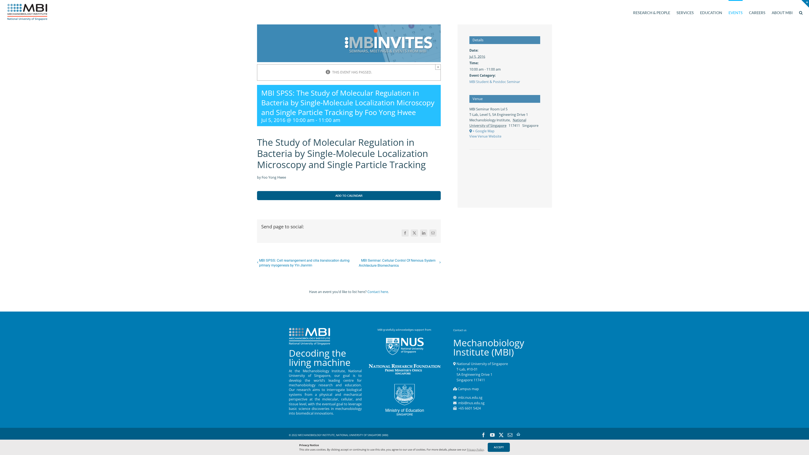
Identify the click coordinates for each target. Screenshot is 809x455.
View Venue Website (485, 136)
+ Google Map (483, 131)
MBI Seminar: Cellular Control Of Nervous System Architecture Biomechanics (397, 263)
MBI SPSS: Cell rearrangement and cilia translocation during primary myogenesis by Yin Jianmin (304, 263)
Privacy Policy (475, 449)
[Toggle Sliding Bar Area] (805, 4)
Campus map (468, 389)
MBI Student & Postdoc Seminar (494, 81)
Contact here (377, 291)
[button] (801, 12)
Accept (499, 447)
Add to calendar (349, 195)
